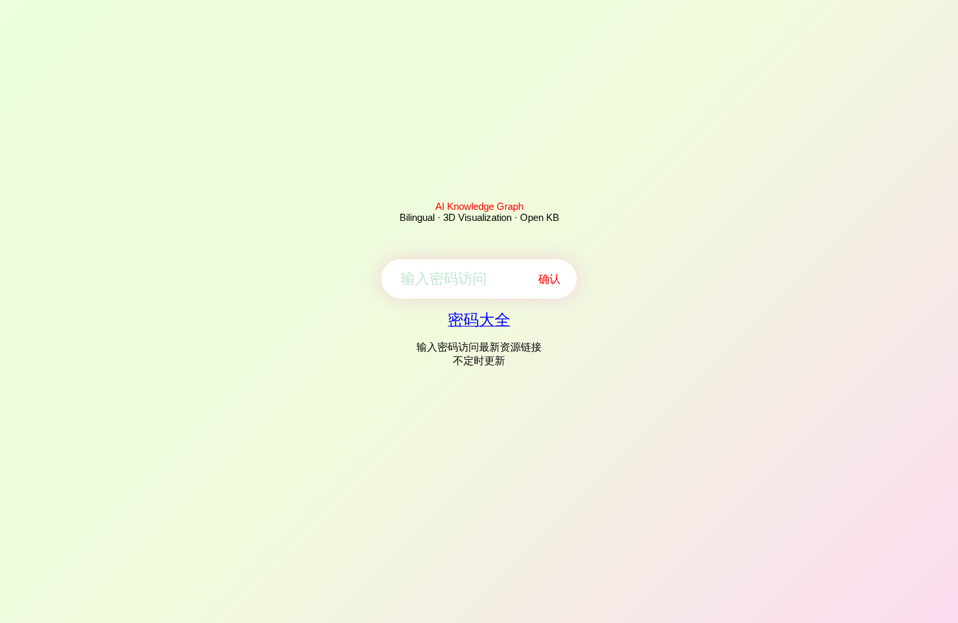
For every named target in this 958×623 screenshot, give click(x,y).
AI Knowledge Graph (479, 206)
